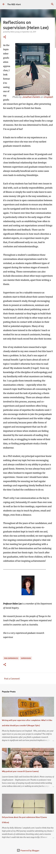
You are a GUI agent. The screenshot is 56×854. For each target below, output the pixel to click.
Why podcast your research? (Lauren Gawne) (20, 771)
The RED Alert (14, 4)
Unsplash (48, 96)
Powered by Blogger (29, 850)
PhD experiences (11, 658)
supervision (26, 658)
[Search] (52, 4)
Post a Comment (12, 678)
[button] (4, 37)
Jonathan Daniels (31, 96)
